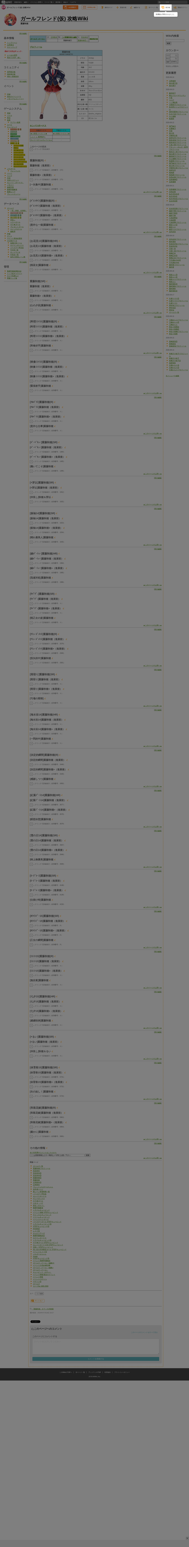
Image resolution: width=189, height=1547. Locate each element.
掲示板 (167, 7)
